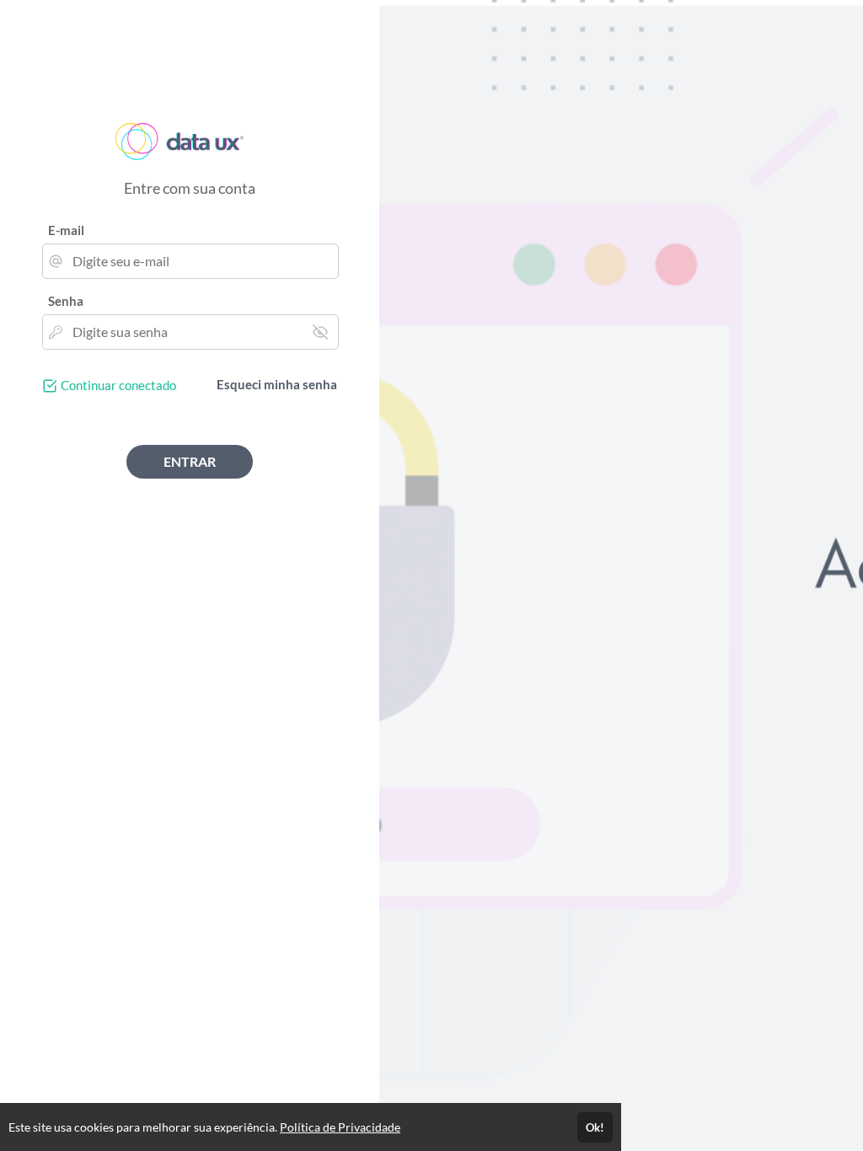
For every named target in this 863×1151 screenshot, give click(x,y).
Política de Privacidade (340, 1127)
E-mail (66, 230)
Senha (65, 300)
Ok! (595, 1127)
